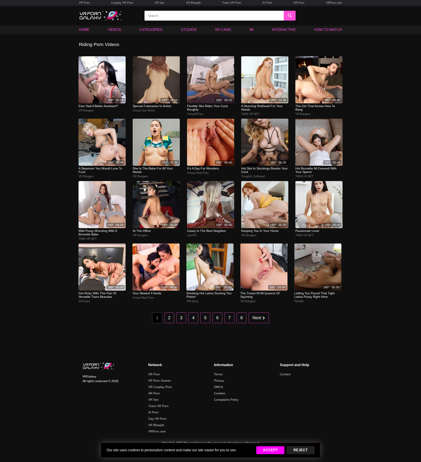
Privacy (219, 380)
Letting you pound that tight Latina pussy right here (314, 294)
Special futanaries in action (152, 106)
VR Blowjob (193, 2)
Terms (218, 374)
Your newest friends (146, 293)
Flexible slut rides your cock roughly (207, 107)
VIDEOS (114, 30)
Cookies (219, 393)
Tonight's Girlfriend (253, 176)
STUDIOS (189, 30)
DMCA (218, 387)
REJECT (300, 450)
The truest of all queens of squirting (260, 294)
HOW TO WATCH (328, 30)
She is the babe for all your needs (153, 170)
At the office (142, 231)
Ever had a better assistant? (98, 106)
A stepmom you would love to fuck (100, 170)
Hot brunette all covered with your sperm (316, 170)
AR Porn (299, 2)
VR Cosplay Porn (160, 387)
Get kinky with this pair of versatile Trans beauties (97, 294)
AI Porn (267, 2)
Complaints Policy (226, 399)
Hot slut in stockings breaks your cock (264, 170)
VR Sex (159, 2)
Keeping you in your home (260, 231)
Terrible (298, 301)
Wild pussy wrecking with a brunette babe (97, 232)
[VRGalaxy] (98, 366)
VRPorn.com (334, 2)
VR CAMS (223, 30)
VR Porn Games (159, 380)
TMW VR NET (250, 114)
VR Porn (84, 2)
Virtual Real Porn (198, 173)
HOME (84, 30)
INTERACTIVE (284, 30)
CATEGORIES (150, 30)
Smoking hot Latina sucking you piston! (209, 294)
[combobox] (214, 16)
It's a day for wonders (203, 168)
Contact (285, 374)
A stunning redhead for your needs (262, 107)
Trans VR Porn (231, 2)
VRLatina (192, 301)
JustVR (191, 235)
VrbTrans (84, 301)
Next (257, 317)
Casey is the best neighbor (206, 231)
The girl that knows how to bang (315, 107)
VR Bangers (86, 110)
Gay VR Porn (157, 418)
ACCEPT (270, 450)
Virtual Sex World (144, 110)
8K (252, 30)
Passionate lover (307, 231)
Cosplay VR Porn (122, 2)
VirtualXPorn (195, 114)
